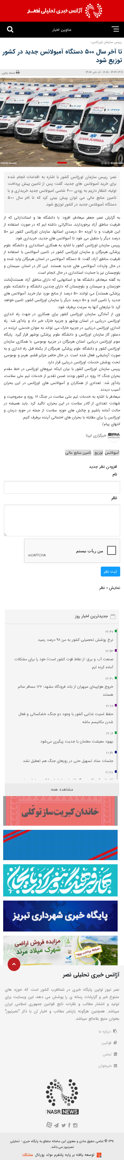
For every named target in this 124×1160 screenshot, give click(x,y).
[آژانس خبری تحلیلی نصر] (64, 11)
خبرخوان (106, 1066)
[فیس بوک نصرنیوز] (70, 1126)
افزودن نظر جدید (103, 466)
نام (115, 474)
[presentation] (113, 120)
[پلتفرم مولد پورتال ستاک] (98, 1155)
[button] (62, 162)
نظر (114, 498)
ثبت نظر (110, 572)
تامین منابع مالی (78, 453)
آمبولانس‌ (112, 453)
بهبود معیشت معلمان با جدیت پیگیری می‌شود (76, 741)
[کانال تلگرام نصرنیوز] (56, 1126)
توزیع (98, 453)
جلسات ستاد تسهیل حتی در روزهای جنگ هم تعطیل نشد (68, 761)
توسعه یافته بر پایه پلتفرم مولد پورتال (64, 1155)
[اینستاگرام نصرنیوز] (75, 1126)
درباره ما (105, 1031)
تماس (108, 1054)
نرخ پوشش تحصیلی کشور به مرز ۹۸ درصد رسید (75, 640)
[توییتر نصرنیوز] (64, 1126)
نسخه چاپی (8, 73)
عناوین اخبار (61, 30)
